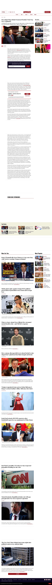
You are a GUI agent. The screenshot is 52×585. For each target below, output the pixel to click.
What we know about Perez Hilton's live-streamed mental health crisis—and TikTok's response (16, 323)
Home (2, 17)
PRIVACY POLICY (20, 579)
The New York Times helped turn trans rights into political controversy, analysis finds (16, 543)
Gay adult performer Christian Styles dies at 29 (47, 258)
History (31, 14)
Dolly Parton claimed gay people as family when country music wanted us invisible (47, 276)
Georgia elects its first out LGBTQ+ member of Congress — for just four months (47, 31)
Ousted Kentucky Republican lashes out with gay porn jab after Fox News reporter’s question (16, 497)
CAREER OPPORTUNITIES (9, 579)
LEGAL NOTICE (33, 579)
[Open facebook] (9, 12)
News (21, 14)
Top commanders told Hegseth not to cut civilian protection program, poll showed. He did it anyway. (47, 37)
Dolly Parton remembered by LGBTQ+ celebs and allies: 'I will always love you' (47, 287)
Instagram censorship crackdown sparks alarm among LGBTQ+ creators (46, 227)
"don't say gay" (19, 50)
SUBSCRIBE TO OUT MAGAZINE (3, 12)
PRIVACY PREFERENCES (24, 579)
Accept (50, 583)
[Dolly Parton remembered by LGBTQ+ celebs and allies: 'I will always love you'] (39, 285)
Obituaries (45, 256)
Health (26, 14)
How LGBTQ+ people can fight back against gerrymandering (47, 42)
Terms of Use (20, 583)
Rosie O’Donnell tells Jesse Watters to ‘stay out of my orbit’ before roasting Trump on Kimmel (17, 258)
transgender (18, 118)
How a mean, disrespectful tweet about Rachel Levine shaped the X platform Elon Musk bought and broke (18, 354)
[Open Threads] (12, 12)
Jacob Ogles (3, 500)
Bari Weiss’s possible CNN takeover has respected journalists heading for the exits (16, 466)
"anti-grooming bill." (26, 85)
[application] (42, 48)
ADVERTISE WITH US (15, 579)
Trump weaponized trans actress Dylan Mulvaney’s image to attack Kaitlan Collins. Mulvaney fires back (17, 388)
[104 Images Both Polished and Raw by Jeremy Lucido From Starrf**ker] (5, 232)
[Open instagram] (14, 12)
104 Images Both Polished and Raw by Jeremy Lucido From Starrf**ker (13, 232)
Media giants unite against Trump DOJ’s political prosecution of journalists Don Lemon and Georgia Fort (17, 290)
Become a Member (27, 94)
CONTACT (2, 579)
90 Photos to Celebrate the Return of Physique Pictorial (29, 232)
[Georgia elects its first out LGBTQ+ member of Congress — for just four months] (39, 29)
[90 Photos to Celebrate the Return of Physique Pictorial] (21, 232)
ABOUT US (5, 579)
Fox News (12, 281)
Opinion (35, 14)
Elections (45, 267)
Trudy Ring (5, 45)
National (45, 33)
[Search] (43, 12)
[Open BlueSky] (10, 12)
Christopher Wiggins (4, 325)
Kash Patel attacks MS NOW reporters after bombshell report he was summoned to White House (17, 419)
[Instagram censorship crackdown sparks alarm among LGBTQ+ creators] (38, 227)
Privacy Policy (15, 583)
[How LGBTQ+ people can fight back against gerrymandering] (39, 40)
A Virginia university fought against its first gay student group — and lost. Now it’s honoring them (47, 281)
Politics (17, 14)
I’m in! (28, 66)
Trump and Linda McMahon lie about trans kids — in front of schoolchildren (47, 265)
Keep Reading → (17, 284)
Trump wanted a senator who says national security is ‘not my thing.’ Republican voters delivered (47, 271)
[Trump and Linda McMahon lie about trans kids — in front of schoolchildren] (39, 263)
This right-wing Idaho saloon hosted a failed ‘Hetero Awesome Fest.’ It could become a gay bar (47, 26)
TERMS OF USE (29, 579)
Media (4, 17)
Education (45, 278)
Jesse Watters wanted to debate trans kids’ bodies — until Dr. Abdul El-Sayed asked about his (13, 228)
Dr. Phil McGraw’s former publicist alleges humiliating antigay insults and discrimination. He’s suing (29, 228)
